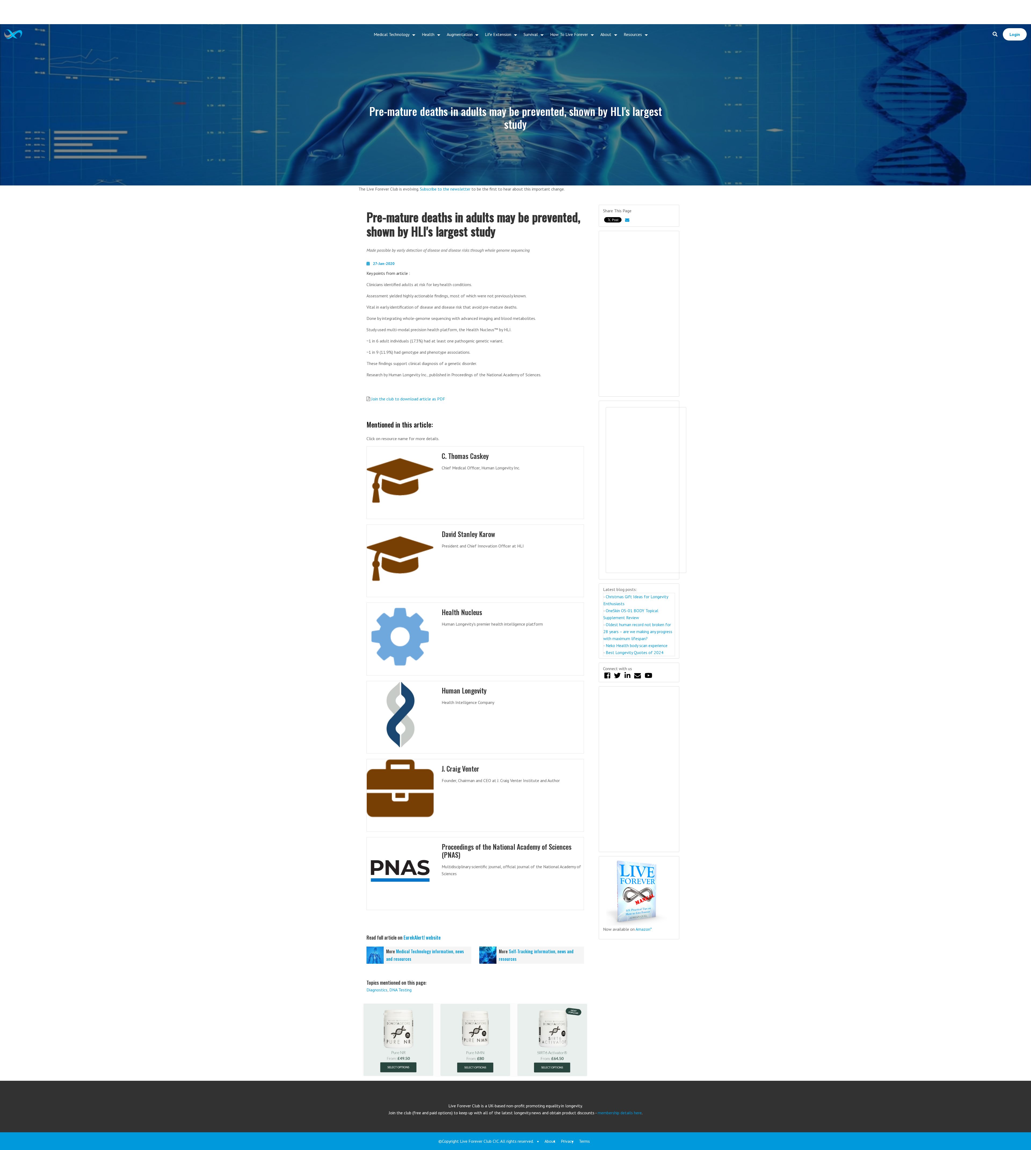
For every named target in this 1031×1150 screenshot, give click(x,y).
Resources (633, 34)
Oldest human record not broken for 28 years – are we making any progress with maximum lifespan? (637, 631)
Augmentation (460, 34)
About (605, 34)
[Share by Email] (627, 219)
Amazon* (644, 929)
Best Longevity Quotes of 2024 (634, 652)
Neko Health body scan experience (636, 645)
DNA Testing (400, 989)
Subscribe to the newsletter (445, 189)
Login (1015, 34)
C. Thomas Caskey (465, 456)
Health (428, 34)
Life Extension (498, 34)
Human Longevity (464, 690)
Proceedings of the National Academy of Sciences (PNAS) (507, 851)
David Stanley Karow (468, 534)
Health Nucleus (462, 612)
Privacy (567, 1141)
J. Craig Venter (460, 768)
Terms (584, 1141)
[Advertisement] (515, 12)
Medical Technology (391, 34)
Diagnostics (376, 989)
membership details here (620, 1112)
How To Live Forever (569, 34)
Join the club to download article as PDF (408, 398)
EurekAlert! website (422, 937)
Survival (531, 34)
